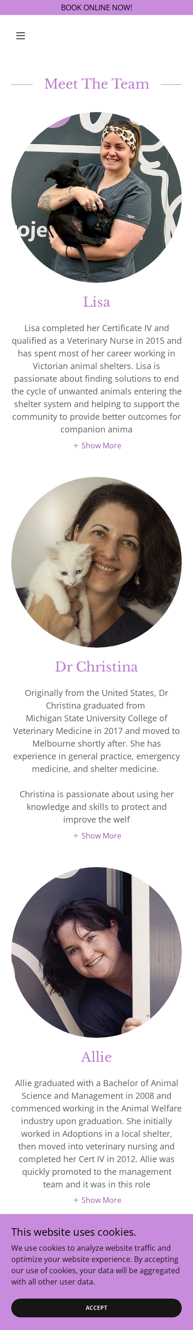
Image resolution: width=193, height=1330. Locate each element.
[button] (24, 35)
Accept (96, 1308)
